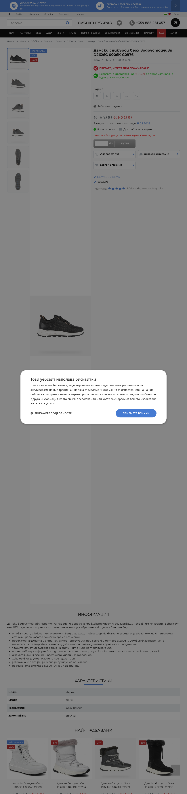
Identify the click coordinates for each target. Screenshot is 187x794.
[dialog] (93, 397)
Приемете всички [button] (136, 413)
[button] (51, 413)
